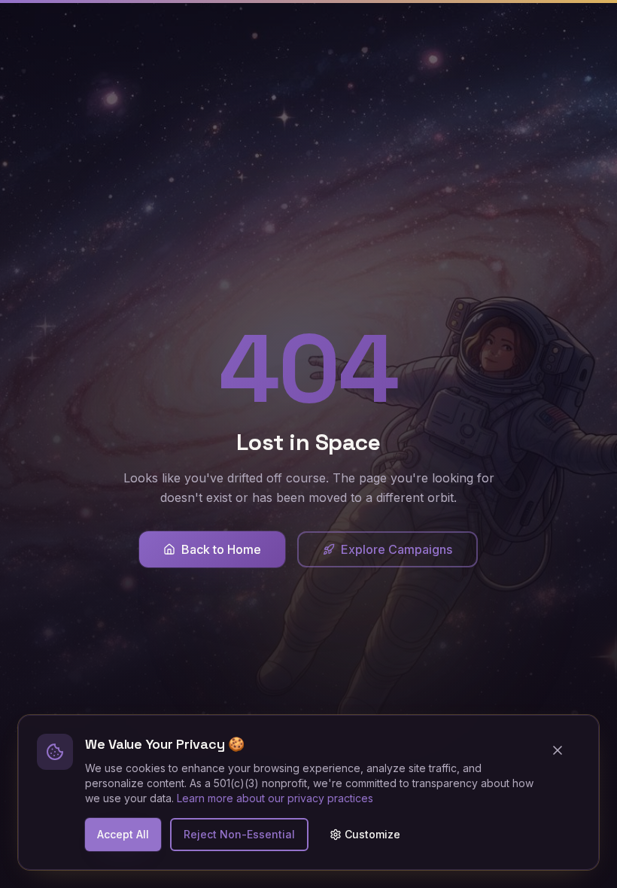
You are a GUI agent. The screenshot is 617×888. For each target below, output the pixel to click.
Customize (372, 834)
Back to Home (221, 549)
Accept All (123, 834)
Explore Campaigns (396, 549)
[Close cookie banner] (563, 750)
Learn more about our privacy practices (275, 798)
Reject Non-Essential (239, 834)
